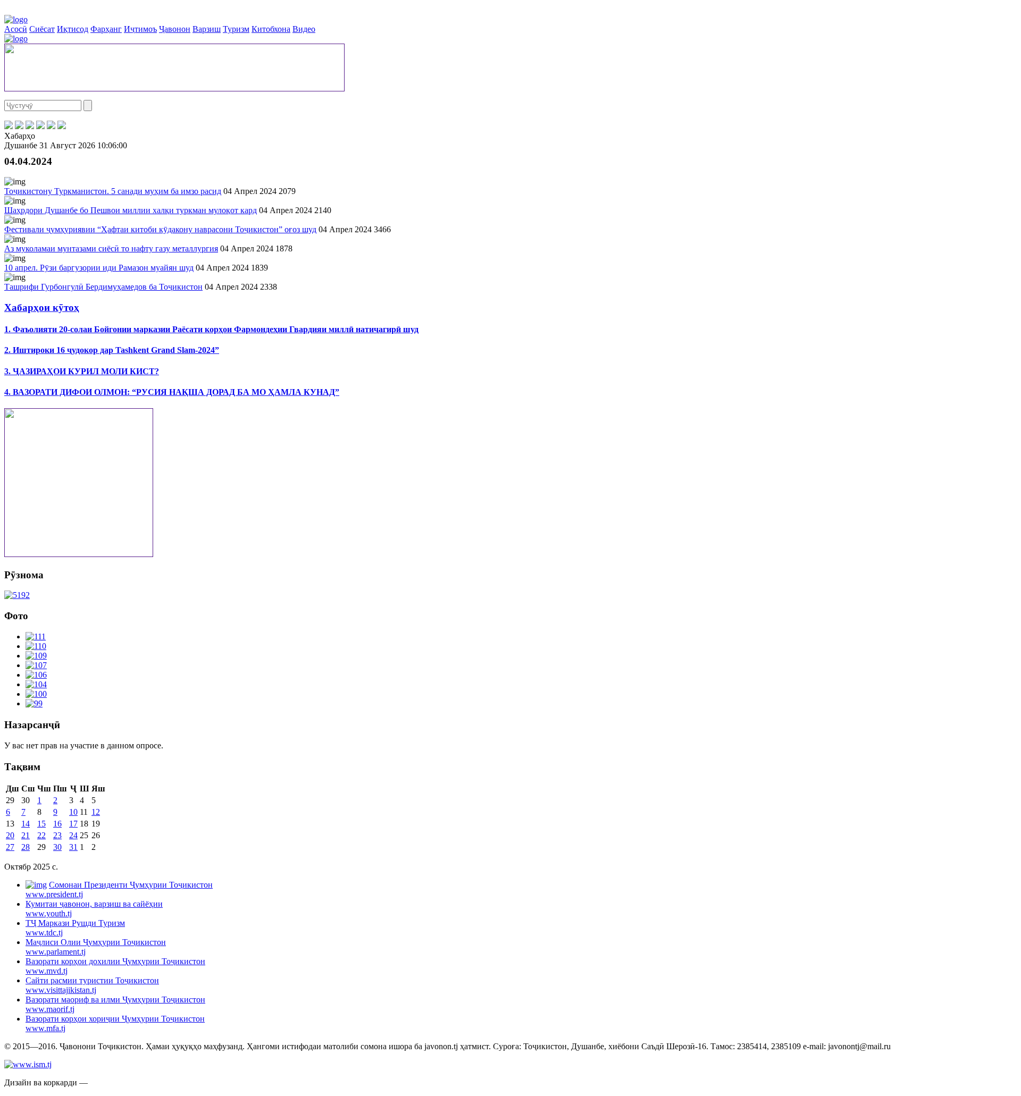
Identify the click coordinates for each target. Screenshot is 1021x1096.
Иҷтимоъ (140, 28)
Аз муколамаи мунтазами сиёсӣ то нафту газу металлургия (111, 248)
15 (41, 823)
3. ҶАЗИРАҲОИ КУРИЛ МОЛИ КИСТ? (81, 371)
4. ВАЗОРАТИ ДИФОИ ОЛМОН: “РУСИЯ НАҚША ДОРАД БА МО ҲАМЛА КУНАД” (171, 392)
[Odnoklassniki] (40, 126)
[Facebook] (8, 126)
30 (57, 846)
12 (95, 811)
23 (57, 835)
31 (73, 846)
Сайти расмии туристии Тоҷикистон (92, 985)
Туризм (236, 28)
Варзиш (207, 28)
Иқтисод (72, 28)
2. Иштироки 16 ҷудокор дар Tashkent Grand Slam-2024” (111, 350)
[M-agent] (51, 126)
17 (73, 823)
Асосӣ (15, 28)
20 (10, 835)
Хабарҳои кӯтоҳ (41, 307)
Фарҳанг (106, 28)
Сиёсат (42, 28)
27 (10, 846)
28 (25, 846)
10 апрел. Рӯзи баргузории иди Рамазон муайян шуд (99, 267)
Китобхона (271, 28)
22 (41, 835)
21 (25, 835)
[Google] (61, 126)
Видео (303, 28)
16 (57, 823)
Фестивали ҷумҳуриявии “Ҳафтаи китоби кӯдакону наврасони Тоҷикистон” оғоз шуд (160, 229)
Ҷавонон (174, 28)
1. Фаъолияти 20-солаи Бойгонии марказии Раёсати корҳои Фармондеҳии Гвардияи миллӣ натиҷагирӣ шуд (211, 329)
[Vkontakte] (30, 126)
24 (73, 835)
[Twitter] (19, 126)
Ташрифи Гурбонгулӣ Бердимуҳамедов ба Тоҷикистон (103, 286)
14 (25, 823)
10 (73, 811)
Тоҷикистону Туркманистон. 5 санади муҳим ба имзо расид (112, 191)
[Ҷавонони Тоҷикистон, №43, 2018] (17, 595)
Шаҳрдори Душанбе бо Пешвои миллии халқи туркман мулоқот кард (130, 210)
